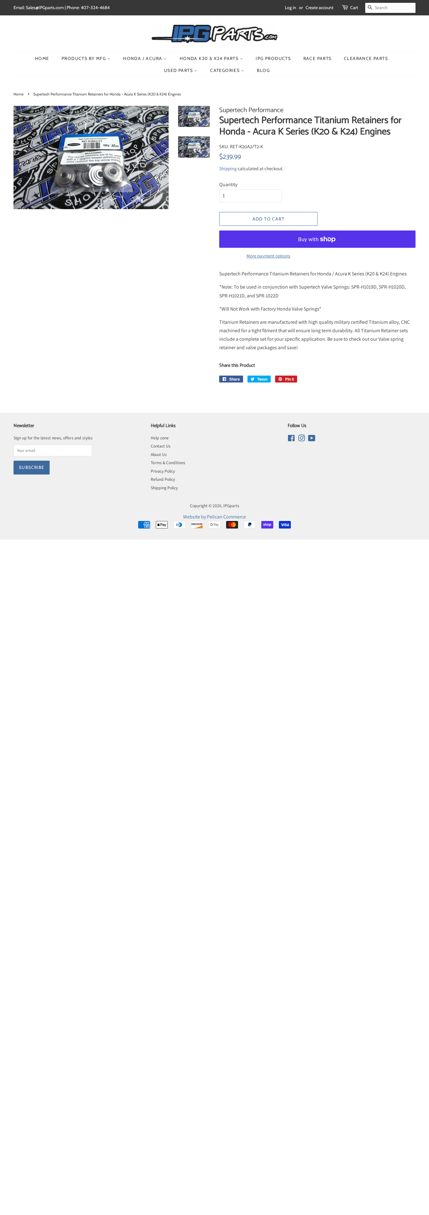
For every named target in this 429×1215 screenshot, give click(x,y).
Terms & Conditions (168, 462)
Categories (225, 70)
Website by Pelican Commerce (214, 516)
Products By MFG (84, 58)
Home (42, 58)
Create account (320, 7)
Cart (354, 7)
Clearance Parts (366, 58)
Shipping (228, 168)
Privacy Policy (163, 471)
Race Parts (317, 58)
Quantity (228, 184)
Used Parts (179, 70)
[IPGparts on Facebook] (291, 439)
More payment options (268, 256)
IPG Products (273, 58)
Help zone (160, 438)
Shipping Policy (164, 488)
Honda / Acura (143, 58)
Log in (290, 7)
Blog (263, 70)
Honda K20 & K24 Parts (210, 58)
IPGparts (231, 505)
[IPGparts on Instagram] (301, 439)
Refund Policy (163, 479)
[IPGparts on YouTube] (311, 439)
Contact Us (161, 446)
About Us (159, 454)
